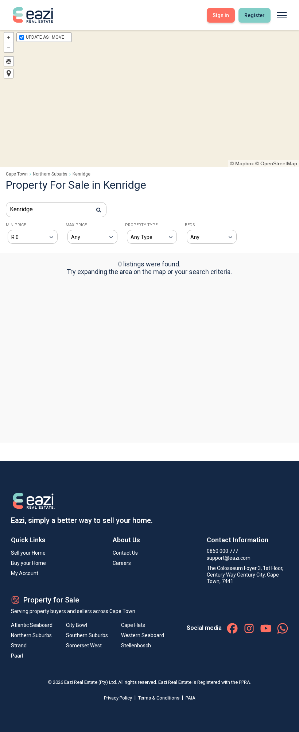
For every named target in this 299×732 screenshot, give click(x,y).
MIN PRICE (16, 225)
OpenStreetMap (278, 163)
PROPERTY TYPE (141, 225)
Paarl (17, 656)
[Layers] (8, 61)
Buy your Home (28, 563)
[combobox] (56, 209)
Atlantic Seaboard (32, 625)
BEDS (190, 225)
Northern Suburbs (50, 174)
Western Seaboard (142, 635)
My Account (24, 573)
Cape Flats (133, 625)
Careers (122, 563)
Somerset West (84, 645)
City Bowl (76, 625)
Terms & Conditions (159, 698)
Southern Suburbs (87, 635)
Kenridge (81, 174)
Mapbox (244, 163)
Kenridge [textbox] (21, 209)
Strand (19, 645)
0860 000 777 (222, 551)
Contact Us (125, 553)
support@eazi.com (229, 558)
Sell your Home (28, 553)
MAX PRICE (76, 225)
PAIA (190, 698)
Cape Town (17, 174)
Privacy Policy (118, 698)
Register (254, 15)
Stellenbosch (136, 645)
